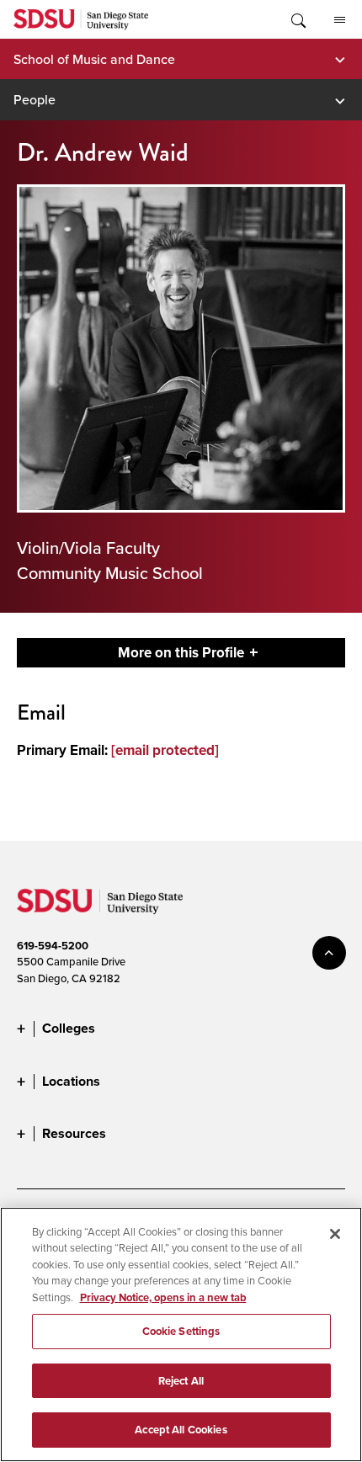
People (34, 99)
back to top (329, 953)
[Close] (335, 1233)
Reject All (181, 1381)
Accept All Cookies (180, 1430)
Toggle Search (297, 19)
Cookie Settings (181, 1331)
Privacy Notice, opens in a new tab (163, 1297)
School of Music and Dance (94, 59)
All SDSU (339, 19)
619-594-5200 (52, 946)
